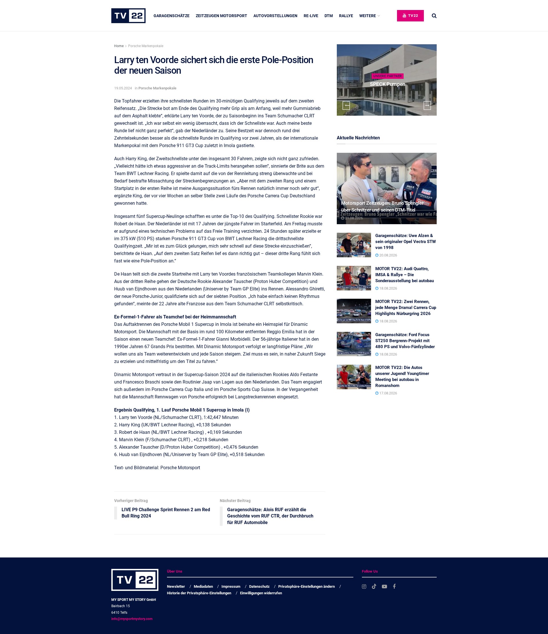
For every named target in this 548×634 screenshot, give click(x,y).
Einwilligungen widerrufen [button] (261, 593)
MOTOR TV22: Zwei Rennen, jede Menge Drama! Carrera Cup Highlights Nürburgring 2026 (405, 307)
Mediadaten (203, 586)
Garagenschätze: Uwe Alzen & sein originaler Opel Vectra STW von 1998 (405, 241)
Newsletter (176, 586)
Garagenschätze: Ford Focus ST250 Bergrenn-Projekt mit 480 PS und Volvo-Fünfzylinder (405, 340)
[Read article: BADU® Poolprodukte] (388, 80)
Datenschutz (259, 586)
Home (119, 46)
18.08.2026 (387, 288)
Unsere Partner (389, 76)
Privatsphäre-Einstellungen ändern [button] (306, 586)
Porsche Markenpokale (145, 46)
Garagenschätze (172, 15)
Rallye (346, 15)
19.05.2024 (123, 88)
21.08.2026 (353, 218)
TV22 (412, 15)
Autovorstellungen (275, 15)
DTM (329, 15)
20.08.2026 (387, 255)
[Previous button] (346, 105)
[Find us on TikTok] (374, 586)
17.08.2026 (387, 393)
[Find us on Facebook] (394, 586)
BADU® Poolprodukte (389, 84)
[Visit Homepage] (128, 15)
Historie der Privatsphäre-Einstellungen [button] (199, 593)
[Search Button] (434, 16)
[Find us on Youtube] (384, 586)
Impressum (230, 586)
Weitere (367, 15)
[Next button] (427, 105)
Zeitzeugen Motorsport (221, 15)
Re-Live (311, 15)
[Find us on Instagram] (364, 586)
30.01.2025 (390, 95)
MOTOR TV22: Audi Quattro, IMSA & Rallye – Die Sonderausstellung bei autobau (404, 274)
